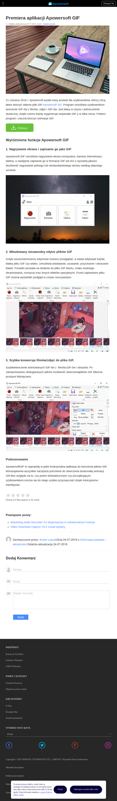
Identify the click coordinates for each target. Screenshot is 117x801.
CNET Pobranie (13, 666)
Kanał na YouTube (14, 654)
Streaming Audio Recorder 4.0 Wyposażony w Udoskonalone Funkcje (52, 522)
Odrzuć (60, 789)
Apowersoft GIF (52, 104)
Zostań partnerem (14, 718)
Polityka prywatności (15, 776)
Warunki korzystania (14, 767)
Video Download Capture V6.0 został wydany (37, 526)
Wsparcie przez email (16, 689)
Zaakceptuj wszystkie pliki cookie (86, 789)
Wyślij (21, 617)
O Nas (9, 706)
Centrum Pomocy (14, 683)
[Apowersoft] (58, 3)
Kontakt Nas (12, 712)
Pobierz (22, 128)
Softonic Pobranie (14, 660)
